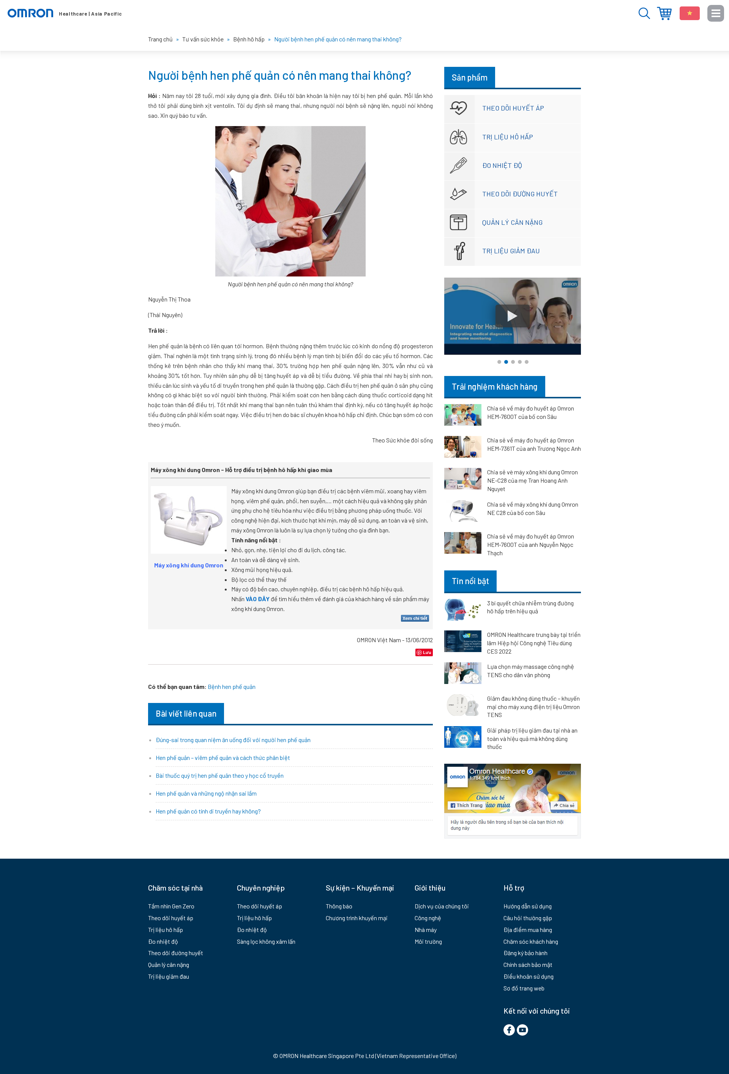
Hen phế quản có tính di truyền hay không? (208, 811)
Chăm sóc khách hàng (530, 941)
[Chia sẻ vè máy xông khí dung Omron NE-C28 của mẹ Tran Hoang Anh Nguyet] (462, 480)
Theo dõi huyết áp (513, 108)
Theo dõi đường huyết (520, 194)
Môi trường (428, 941)
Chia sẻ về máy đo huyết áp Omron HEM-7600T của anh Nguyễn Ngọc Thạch (530, 544)
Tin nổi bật (470, 581)
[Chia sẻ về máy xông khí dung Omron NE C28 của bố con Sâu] (462, 512)
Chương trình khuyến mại (357, 917)
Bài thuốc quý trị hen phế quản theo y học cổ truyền (220, 775)
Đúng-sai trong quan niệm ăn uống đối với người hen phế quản (233, 739)
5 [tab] (527, 362)
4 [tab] (520, 362)
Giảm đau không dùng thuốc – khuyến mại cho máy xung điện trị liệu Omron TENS (533, 706)
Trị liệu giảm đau (511, 250)
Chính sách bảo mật (527, 964)
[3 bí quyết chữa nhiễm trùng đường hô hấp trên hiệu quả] (462, 611)
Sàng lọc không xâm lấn (266, 941)
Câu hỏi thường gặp (527, 917)
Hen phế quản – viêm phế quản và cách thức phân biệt (223, 757)
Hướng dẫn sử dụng (527, 906)
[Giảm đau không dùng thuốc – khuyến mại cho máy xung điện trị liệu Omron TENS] (462, 706)
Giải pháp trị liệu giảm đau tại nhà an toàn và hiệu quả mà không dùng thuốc (532, 738)
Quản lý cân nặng (512, 222)
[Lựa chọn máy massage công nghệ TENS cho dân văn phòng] (462, 674)
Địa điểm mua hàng (664, 13)
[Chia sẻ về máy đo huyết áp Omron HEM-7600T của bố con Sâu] (462, 416)
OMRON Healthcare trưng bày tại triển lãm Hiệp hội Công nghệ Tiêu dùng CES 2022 (534, 642)
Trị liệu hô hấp (507, 137)
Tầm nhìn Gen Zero (171, 906)
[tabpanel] (512, 316)
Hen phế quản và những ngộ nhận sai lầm (206, 793)
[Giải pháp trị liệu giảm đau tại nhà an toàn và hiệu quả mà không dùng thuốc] (462, 738)
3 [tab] (513, 362)
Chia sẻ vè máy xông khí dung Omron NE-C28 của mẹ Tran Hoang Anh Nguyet (532, 480)
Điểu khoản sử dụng (528, 976)
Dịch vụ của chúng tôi (442, 906)
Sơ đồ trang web (523, 988)
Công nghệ (428, 917)
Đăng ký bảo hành (525, 952)
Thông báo (339, 906)
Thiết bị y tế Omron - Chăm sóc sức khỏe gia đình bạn (65, 13)
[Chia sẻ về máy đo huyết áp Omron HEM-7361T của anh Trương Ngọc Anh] (462, 448)
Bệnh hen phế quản (232, 686)
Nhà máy (426, 929)
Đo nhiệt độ (502, 165)
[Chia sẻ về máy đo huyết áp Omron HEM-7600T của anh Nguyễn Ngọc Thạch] (462, 544)
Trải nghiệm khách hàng (495, 386)
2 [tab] (506, 362)
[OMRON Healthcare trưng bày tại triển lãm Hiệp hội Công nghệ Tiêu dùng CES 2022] (462, 642)
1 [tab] (499, 362)
